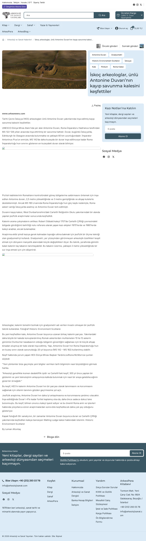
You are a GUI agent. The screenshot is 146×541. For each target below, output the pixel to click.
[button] (136, 28)
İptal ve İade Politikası (107, 508)
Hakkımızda (77, 487)
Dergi (50, 492)
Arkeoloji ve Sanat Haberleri (19, 39)
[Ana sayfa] (3, 40)
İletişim (75, 505)
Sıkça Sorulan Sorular (107, 487)
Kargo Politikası (103, 513)
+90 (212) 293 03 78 (29, 480)
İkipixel (59, 536)
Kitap (49, 487)
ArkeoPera (52, 501)
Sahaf (50, 496)
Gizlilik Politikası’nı (69, 460)
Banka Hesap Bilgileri (82, 500)
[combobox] (67, 15)
